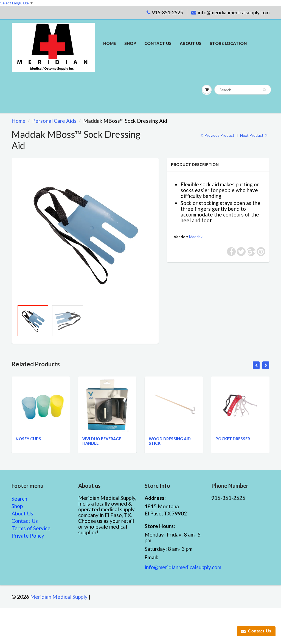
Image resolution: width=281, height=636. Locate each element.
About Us (190, 43)
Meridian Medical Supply (59, 597)
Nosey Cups (20, 439)
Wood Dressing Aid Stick (161, 441)
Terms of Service (31, 528)
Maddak (196, 236)
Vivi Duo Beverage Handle (93, 441)
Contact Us (25, 521)
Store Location (228, 43)
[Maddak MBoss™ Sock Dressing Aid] (85, 232)
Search (19, 498)
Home (109, 43)
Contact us (158, 43)
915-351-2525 (167, 12)
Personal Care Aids (54, 121)
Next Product (252, 135)
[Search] (264, 89)
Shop (130, 43)
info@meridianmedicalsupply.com (233, 12)
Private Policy (28, 535)
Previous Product (219, 135)
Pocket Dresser (224, 439)
